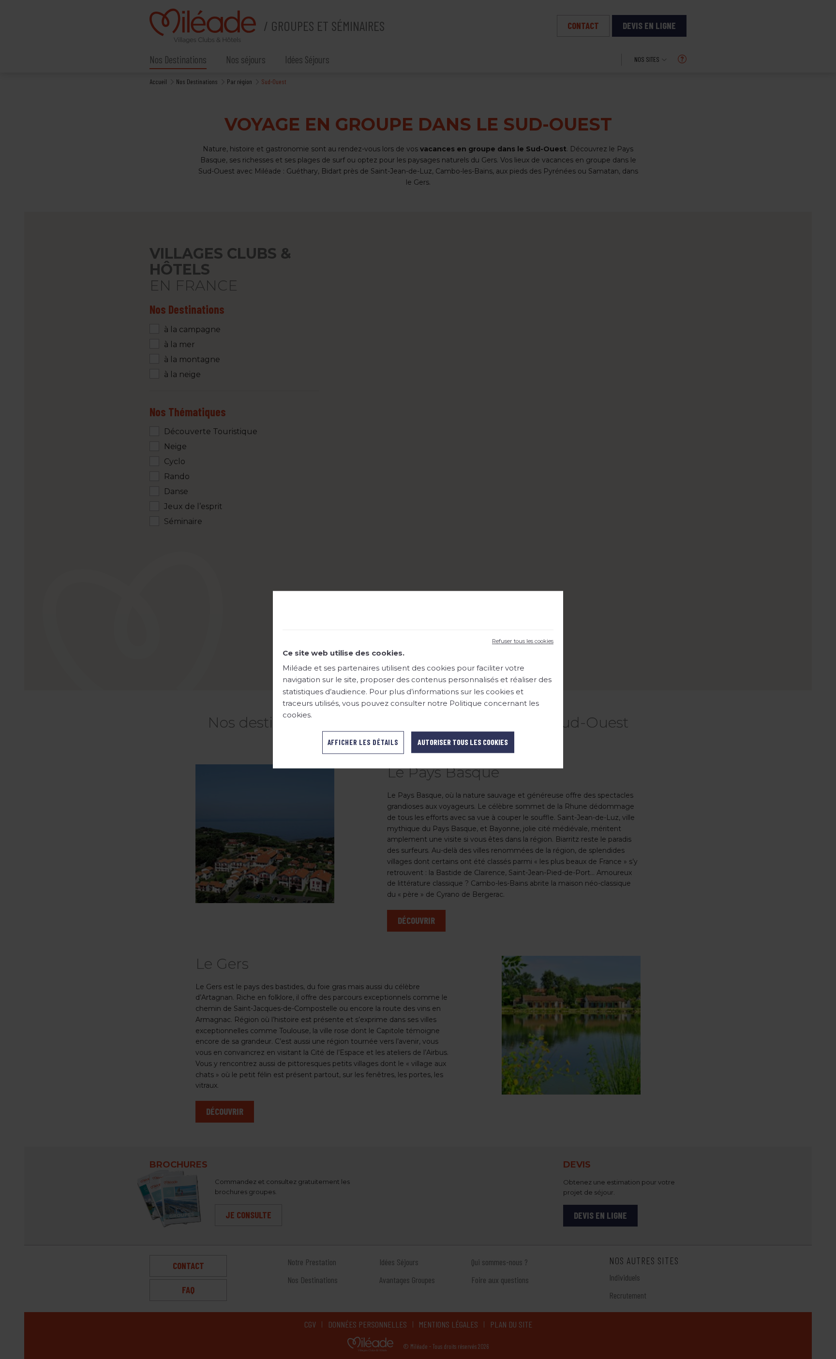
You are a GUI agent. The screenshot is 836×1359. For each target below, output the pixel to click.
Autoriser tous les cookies (463, 742)
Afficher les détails (363, 742)
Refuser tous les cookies (522, 641)
